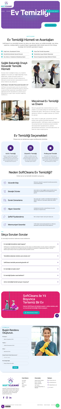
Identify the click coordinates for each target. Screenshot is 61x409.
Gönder (15, 367)
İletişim (24, 11)
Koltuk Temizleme (38, 383)
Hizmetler (8, 11)
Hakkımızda (19, 11)
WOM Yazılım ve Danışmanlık (6, 404)
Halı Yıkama (37, 385)
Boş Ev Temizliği (38, 381)
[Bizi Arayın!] (2, 406)
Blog (13, 11)
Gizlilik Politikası (40, 404)
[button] (57, 405)
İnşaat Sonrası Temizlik (39, 380)
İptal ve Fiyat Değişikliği (55, 404)
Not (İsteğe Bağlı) (6, 360)
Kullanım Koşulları (47, 404)
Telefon (4, 342)
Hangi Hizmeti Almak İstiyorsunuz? (9, 355)
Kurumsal (30, 11)
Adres (3, 348)
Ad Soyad (4, 336)
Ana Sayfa (2, 11)
